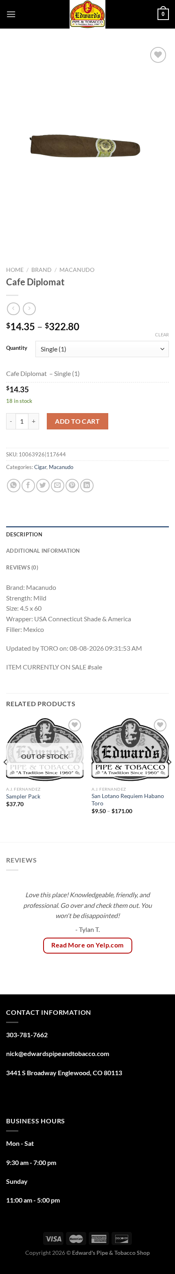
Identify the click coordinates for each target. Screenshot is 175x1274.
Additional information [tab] (43, 550)
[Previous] (6, 778)
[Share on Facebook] (28, 485)
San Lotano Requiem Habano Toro (128, 800)
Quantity (16, 348)
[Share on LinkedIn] (87, 485)
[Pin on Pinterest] (72, 485)
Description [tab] (24, 534)
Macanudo (76, 270)
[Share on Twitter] (43, 485)
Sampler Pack (23, 796)
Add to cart (77, 421)
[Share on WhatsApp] (13, 485)
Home (15, 270)
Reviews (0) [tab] (22, 567)
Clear (162, 334)
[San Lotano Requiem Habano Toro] (130, 750)
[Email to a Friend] (57, 485)
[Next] (169, 778)
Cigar (40, 467)
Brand (41, 270)
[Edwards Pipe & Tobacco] (87, 14)
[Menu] (11, 14)
